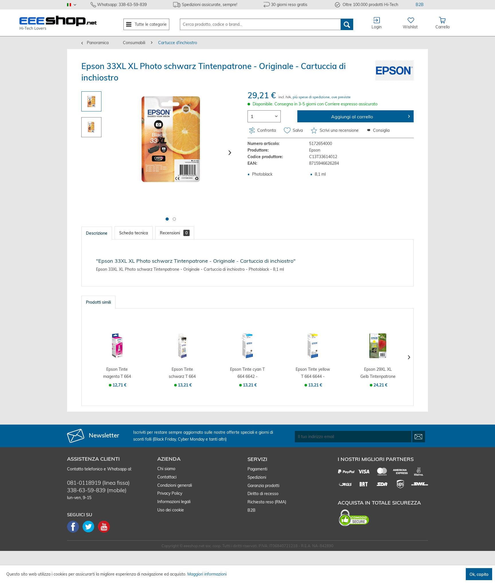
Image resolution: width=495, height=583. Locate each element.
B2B (420, 4)
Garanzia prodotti (263, 485)
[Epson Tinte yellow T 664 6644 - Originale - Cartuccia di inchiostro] (312, 346)
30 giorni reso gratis (289, 4)
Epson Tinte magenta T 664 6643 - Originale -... (117, 373)
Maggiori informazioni (207, 574)
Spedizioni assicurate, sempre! (209, 4)
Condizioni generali (174, 485)
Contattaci (166, 477)
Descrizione (96, 233)
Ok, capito (479, 574)
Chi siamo (166, 468)
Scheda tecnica (133, 232)
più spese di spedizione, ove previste (322, 97)
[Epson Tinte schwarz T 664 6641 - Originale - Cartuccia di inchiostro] (182, 346)
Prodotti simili (98, 302)
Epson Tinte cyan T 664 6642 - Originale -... (247, 373)
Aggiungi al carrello (352, 116)
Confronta (266, 130)
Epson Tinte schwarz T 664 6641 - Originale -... (182, 373)
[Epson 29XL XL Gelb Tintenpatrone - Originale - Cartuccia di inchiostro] (378, 346)
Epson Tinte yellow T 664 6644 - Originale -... (313, 373)
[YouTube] (104, 532)
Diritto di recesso (262, 493)
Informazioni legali (173, 501)
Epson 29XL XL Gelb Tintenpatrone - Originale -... (378, 373)
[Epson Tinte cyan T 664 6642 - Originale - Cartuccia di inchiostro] (247, 346)
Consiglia (381, 130)
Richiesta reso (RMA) (266, 502)
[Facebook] (74, 532)
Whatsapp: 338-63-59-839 (122, 4)
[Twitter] (90, 532)
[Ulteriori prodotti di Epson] (394, 70)
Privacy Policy (169, 493)
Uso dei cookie (170, 510)
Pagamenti (257, 469)
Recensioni (174, 232)
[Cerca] (347, 24)
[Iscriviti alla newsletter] (418, 436)
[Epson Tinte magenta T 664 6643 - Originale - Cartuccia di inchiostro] (117, 346)
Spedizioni (256, 477)
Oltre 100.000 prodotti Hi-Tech (370, 4)
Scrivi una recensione (339, 130)
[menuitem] (146, 24)
